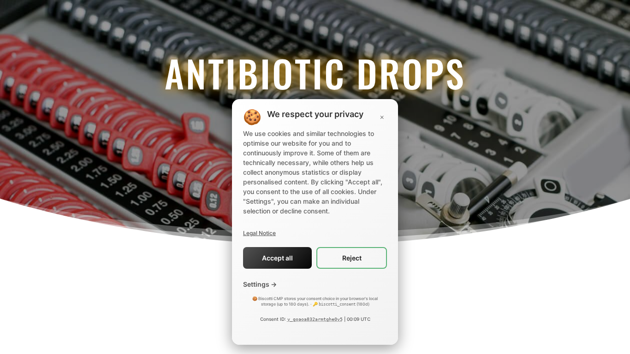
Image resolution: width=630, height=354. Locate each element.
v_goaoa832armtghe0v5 (315, 319)
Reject (352, 258)
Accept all (277, 258)
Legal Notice (259, 233)
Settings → (260, 284)
